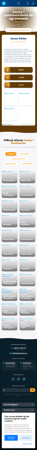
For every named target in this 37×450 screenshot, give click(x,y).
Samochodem (10, 363)
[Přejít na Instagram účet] (19, 379)
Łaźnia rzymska (10, 164)
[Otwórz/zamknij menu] (4, 3)
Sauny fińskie (24, 154)
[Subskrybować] (32, 390)
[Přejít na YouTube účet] (24, 379)
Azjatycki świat (27, 164)
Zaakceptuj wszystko (11, 438)
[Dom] (18, 3)
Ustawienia (26, 438)
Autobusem (27, 363)
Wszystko (10, 154)
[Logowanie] (33, 3)
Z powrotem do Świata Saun (19, 30)
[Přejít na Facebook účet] (13, 379)
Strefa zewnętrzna (18, 159)
